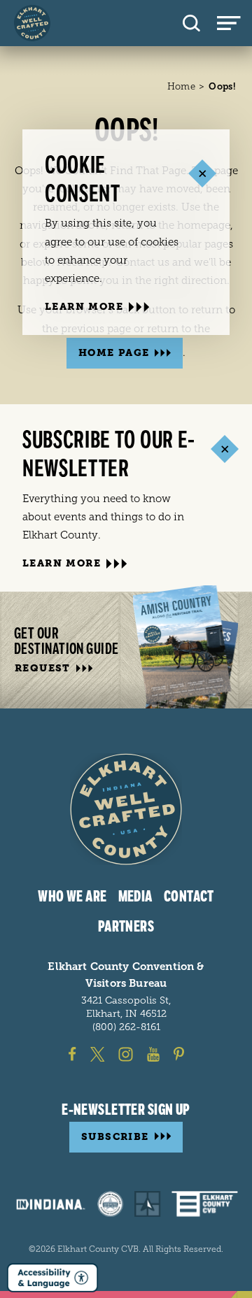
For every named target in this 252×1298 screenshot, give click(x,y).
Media (135, 896)
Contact (189, 896)
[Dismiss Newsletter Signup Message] (224, 448)
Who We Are (72, 896)
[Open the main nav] (234, 23)
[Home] (32, 23)
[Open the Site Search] (191, 23)
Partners (126, 926)
